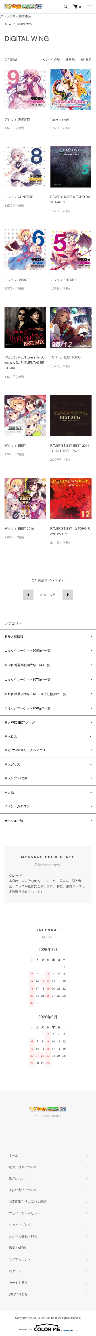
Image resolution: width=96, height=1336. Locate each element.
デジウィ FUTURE (63, 279)
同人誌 (9, 792)
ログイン (15, 1271)
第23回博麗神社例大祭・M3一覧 (27, 665)
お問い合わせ (18, 1294)
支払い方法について (23, 1190)
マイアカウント (20, 1259)
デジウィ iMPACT (16, 279)
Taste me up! (59, 119)
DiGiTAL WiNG (24, 23)
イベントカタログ (16, 806)
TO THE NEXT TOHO (65, 357)
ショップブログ (20, 1224)
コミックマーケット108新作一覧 (27, 650)
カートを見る (18, 1282)
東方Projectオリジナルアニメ (25, 750)
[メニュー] (89, 6)
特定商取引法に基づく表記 (27, 1201)
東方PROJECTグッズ (19, 722)
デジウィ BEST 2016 (19, 528)
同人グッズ (12, 764)
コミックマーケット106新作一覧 (27, 708)
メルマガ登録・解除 (23, 1236)
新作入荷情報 (13, 636)
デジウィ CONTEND (18, 196)
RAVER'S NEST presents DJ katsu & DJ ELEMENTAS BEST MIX (24, 362)
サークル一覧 (13, 820)
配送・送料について (23, 1167)
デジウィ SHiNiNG (17, 119)
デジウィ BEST (15, 445)
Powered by (24, 1329)
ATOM (22, 1247)
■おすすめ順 (51, 59)
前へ (28, 595)
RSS (12, 1247)
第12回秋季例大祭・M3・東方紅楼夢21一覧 (35, 694)
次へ (68, 595)
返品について (18, 1178)
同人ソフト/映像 (15, 778)
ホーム (7, 23)
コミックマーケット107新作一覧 (27, 679)
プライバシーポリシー (24, 1213)
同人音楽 (10, 736)
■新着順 (86, 59)
